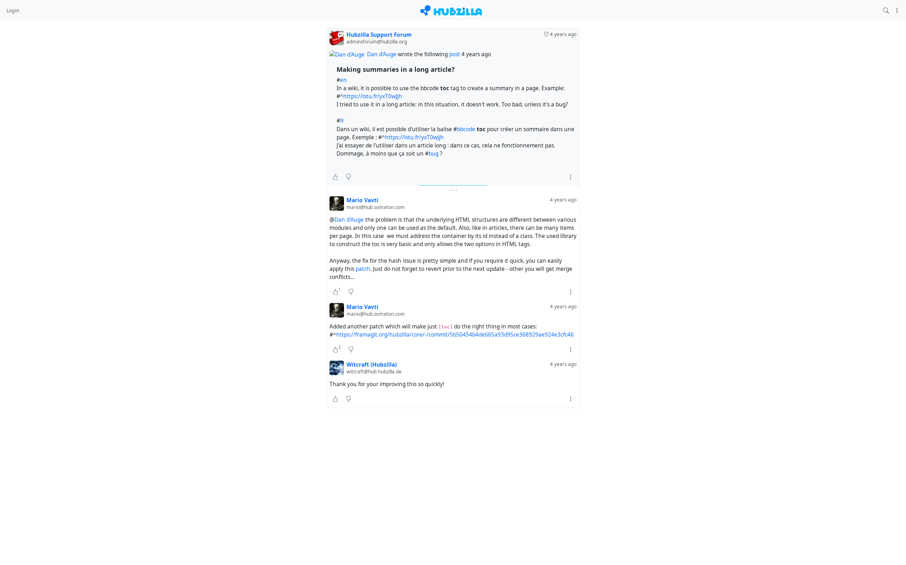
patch (363, 269)
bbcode (466, 129)
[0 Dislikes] (348, 177)
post (455, 54)
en (343, 80)
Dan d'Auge (381, 54)
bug (433, 153)
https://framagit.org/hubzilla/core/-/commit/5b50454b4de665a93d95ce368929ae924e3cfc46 (455, 334)
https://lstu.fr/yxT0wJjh (372, 96)
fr (342, 120)
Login (12, 10)
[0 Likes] (335, 177)
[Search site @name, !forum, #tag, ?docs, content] (886, 10)
